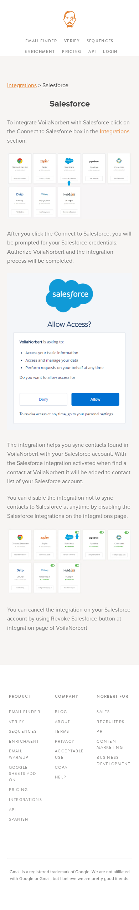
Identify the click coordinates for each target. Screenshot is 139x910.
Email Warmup (19, 754)
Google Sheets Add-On (23, 774)
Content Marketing (110, 744)
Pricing (71, 52)
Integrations (22, 85)
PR (100, 731)
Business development (113, 761)
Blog (61, 712)
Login (110, 52)
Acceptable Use (69, 754)
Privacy (64, 741)
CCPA (61, 768)
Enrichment (40, 52)
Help (60, 777)
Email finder (41, 41)
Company (66, 696)
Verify (71, 41)
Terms (62, 731)
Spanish (19, 819)
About (62, 722)
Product (20, 696)
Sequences (100, 41)
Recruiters (110, 722)
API (92, 52)
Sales (103, 712)
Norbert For (112, 696)
